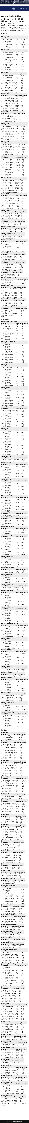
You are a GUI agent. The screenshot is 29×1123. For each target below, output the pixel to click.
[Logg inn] (23, 8)
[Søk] (21, 8)
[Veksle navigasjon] (26, 8)
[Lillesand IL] (14, 2)
